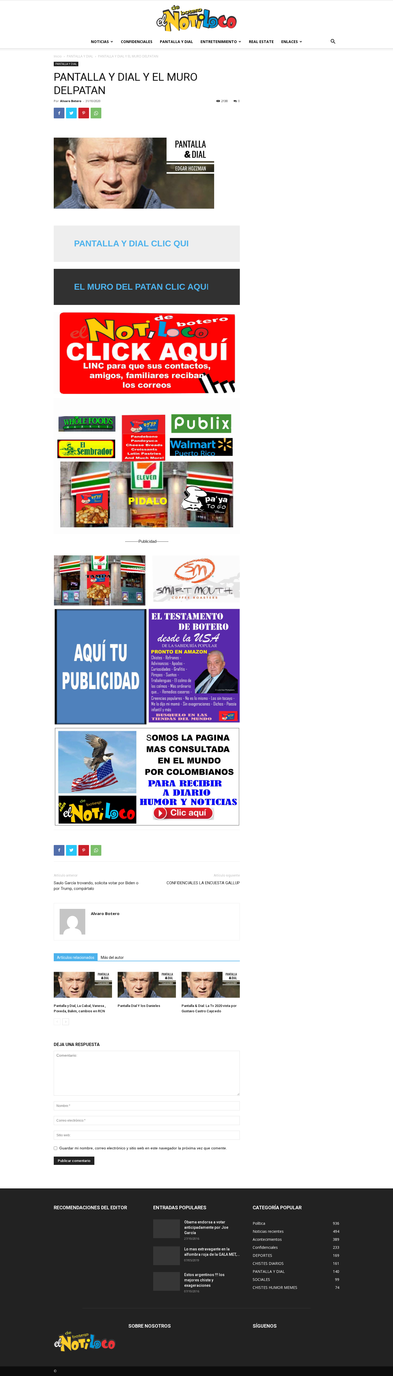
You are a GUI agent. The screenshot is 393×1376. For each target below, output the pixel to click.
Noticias (100, 41)
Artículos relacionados (75, 957)
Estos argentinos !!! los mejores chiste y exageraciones (204, 1280)
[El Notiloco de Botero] (196, 18)
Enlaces (289, 41)
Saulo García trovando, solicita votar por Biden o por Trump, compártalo (96, 886)
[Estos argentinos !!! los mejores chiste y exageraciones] (166, 1281)
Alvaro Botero (70, 101)
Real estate (261, 41)
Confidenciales (136, 41)
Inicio (58, 56)
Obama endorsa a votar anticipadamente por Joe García (206, 1227)
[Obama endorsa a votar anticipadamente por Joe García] (166, 1228)
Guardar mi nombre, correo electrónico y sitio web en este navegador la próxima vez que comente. (143, 1148)
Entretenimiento (219, 41)
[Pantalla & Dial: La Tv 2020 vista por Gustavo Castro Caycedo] (211, 984)
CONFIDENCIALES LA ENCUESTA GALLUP (203, 883)
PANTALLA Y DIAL (176, 41)
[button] (332, 42)
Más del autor (112, 957)
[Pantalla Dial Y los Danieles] (147, 984)
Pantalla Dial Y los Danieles (139, 1006)
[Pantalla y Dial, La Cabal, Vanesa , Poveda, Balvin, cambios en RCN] (83, 984)
